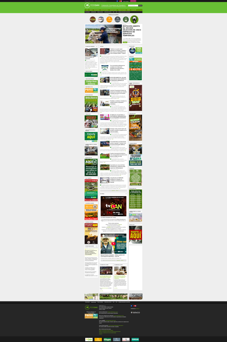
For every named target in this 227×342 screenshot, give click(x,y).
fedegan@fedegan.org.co (113, 311)
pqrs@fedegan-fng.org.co (110, 320)
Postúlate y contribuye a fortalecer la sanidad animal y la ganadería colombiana (118, 102)
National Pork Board (104, 288)
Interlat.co (137, 308)
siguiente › (113, 190)
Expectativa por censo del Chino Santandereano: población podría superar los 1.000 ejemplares (117, 167)
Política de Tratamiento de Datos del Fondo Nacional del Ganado (109, 331)
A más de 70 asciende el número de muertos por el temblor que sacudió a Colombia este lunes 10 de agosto (131, 30)
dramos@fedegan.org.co (119, 315)
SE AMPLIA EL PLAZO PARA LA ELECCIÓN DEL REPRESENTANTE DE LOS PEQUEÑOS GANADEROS (118, 116)
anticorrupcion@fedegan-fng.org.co (116, 325)
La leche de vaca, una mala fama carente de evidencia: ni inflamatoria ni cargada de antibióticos (120, 277)
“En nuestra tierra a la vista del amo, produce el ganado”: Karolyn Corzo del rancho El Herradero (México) (118, 143)
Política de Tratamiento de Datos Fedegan (106, 330)
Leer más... (101, 290)
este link (109, 227)
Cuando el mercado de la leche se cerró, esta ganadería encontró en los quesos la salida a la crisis (118, 155)
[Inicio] (92, 8)
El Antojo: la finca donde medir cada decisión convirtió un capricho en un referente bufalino (118, 130)
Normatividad (93, 302)
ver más (125, 42)
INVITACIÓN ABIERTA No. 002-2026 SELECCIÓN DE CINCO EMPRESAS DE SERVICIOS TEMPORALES (118, 79)
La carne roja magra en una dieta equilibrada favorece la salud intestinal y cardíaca (105, 276)
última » (117, 190)
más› (96, 46)
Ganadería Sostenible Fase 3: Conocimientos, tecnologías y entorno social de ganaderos (90, 268)
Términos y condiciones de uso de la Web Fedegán (107, 332)
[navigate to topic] (86, 42)
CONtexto (120, 224)
